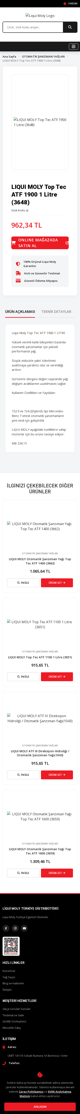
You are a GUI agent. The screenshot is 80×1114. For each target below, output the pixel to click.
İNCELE (25, 583)
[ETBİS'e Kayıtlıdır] (11, 946)
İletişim (7, 990)
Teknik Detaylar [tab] (56, 311)
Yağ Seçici (9, 977)
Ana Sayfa (9, 56)
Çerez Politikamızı (31, 1091)
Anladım (40, 1106)
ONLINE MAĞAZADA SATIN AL (38, 242)
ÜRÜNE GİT (55, 583)
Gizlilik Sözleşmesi (14, 1021)
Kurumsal (9, 971)
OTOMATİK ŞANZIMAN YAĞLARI (43, 56)
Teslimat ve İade (13, 1015)
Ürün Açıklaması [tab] (20, 311)
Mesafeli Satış (12, 1028)
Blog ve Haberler (13, 983)
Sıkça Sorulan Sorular (17, 1009)
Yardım (72, 3)
